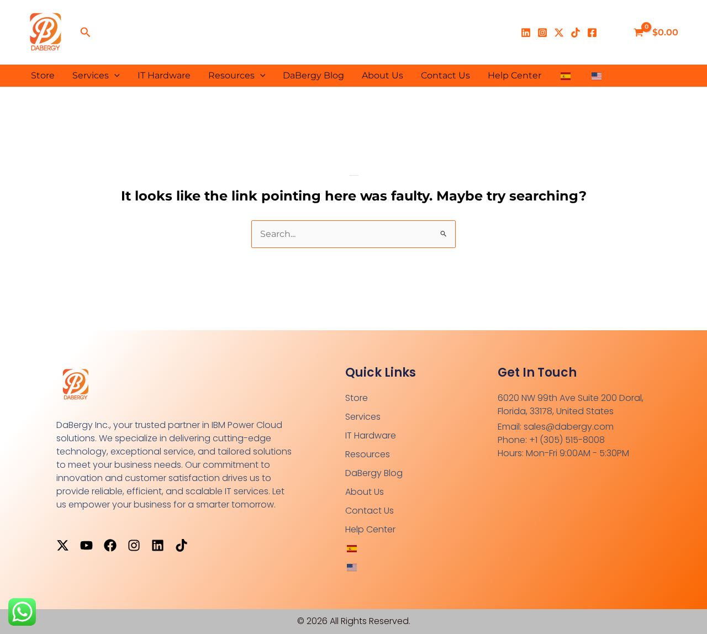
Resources (231, 75)
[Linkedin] (526, 33)
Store (43, 75)
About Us (382, 75)
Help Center (514, 75)
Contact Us (445, 75)
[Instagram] (542, 33)
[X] (559, 33)
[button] (85, 32)
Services (90, 75)
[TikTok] (576, 33)
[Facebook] (592, 33)
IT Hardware (164, 75)
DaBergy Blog (313, 75)
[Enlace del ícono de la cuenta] (613, 33)
